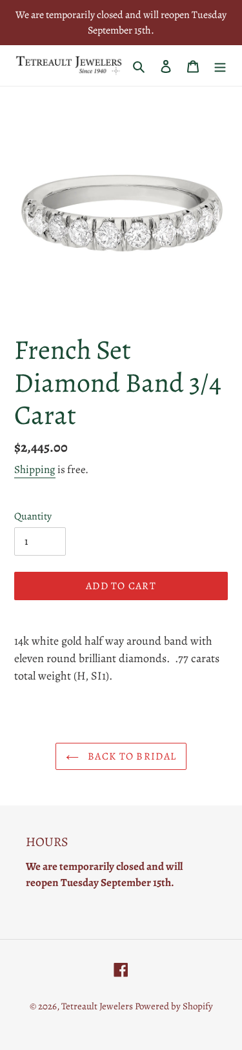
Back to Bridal (130, 756)
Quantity (33, 516)
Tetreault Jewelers (98, 1006)
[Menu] (220, 65)
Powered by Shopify (174, 1006)
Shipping (34, 469)
